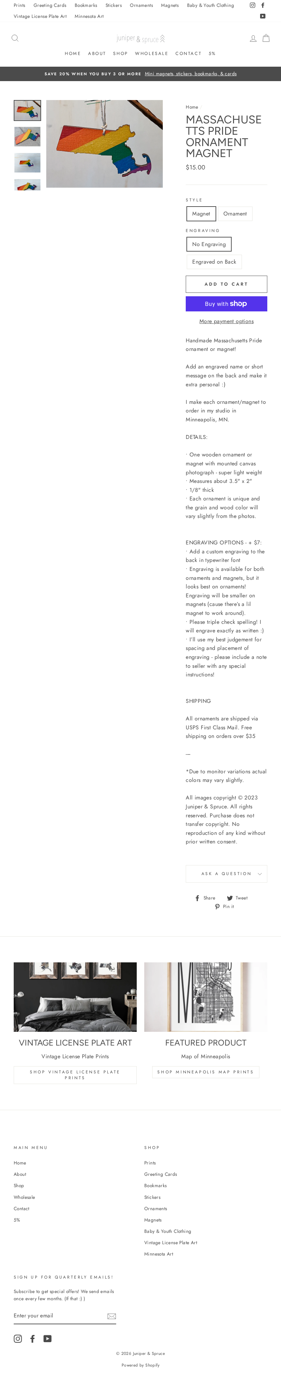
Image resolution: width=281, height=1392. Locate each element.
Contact (188, 53)
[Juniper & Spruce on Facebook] (32, 1339)
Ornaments (141, 5)
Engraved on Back (214, 262)
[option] (140, 74)
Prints (19, 5)
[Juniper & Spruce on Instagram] (18, 1339)
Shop (120, 53)
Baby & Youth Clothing (210, 5)
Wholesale (151, 53)
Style (194, 200)
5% (212, 53)
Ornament (235, 214)
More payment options (226, 321)
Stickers (114, 5)
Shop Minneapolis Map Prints (205, 1072)
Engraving (203, 231)
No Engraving (209, 244)
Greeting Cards (50, 5)
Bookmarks (86, 5)
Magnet (201, 214)
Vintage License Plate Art (40, 16)
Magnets (170, 5)
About (97, 53)
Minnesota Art (89, 16)
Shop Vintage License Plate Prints (75, 1075)
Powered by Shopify (140, 1365)
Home (73, 53)
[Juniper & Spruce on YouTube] (48, 1339)
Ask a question (226, 874)
